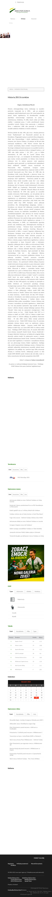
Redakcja (37, 591)
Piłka (22, 469)
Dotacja (23, 19)
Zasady (14, 613)
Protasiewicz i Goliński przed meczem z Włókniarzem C (26, 732)
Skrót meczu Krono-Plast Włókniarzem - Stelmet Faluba (26, 740)
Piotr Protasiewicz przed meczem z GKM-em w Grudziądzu (23, 728)
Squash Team (28, 881)
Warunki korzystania (36, 864)
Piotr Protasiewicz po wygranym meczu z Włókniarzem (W (26, 744)
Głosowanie (21, 607)
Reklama (13, 19)
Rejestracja (20, 2)
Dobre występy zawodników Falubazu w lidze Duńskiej (26, 529)
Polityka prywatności (22, 864)
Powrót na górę (39, 858)
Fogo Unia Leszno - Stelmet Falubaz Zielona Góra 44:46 (26, 518)
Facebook (38, 2)
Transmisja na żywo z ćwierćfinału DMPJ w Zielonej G (25, 736)
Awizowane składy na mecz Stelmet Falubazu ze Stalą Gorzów (26, 501)
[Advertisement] (26, 59)
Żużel (10, 469)
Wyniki (14, 616)
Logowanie (11, 2)
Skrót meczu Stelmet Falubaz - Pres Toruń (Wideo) (25, 759)
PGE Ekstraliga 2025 (24, 477)
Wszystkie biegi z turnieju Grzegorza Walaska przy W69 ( (26, 720)
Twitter (40, 2)
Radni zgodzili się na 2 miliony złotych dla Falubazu (25, 510)
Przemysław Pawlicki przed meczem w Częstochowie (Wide (25, 754)
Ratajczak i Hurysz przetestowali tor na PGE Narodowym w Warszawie (26, 506)
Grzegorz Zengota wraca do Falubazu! (21, 525)
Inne (26, 469)
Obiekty (29, 591)
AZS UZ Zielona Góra (16, 881)
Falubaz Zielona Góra (13, 878)
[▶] (41, 682)
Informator (20, 591)
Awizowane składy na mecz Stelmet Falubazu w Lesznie (26, 521)
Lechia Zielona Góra (16, 879)
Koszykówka (16, 469)
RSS (43, 2)
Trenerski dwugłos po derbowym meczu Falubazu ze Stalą (27, 536)
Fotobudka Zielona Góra (14, 890)
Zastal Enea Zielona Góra (28, 878)
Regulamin (11, 864)
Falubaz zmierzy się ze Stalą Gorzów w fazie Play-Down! (26, 514)
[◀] (10, 682)
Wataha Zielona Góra (30, 879)
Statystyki (34, 19)
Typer (11, 591)
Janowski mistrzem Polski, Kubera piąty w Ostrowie (25, 532)
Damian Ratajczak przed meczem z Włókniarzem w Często (25, 749)
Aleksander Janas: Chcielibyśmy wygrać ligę (22, 724)
